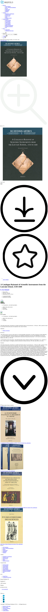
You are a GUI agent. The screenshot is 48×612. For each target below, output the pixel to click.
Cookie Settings (6, 610)
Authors (4, 12)
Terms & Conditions (6, 608)
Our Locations (7, 23)
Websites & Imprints (9, 26)
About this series (3, 40)
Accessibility (5, 609)
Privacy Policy (5, 607)
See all (1, 406)
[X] (3, 598)
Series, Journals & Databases (10, 7)
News (4, 28)
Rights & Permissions (9, 25)
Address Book (7, 22)
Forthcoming (7, 9)
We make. (7, 606)
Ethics (6, 16)
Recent (6, 8)
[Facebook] (4, 596)
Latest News (7, 29)
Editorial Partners (8, 18)
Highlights (7, 10)
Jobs (6, 27)
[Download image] (24, 231)
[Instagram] (4, 600)
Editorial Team (8, 14)
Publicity (6, 11)
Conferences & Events (9, 30)
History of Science (6, 330)
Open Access (7, 15)
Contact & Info (5, 19)
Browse (4, 5)
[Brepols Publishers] (6, 3)
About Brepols (8, 24)
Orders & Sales (8, 20)
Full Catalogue (8, 6)
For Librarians (7, 21)
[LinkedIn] (4, 602)
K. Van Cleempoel (4, 289)
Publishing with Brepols (9, 13)
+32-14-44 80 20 (5, 589)
